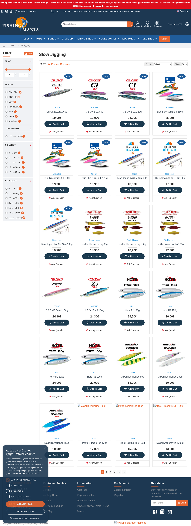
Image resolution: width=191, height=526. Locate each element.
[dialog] (25, 484)
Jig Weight (11, 181)
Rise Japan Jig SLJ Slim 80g (132, 178)
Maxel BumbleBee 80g (132, 376)
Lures (11, 45)
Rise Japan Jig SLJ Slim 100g (57, 244)
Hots (132, 306)
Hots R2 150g (169, 310)
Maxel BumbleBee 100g (132, 443)
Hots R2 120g (57, 376)
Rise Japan (132, 174)
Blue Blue (170, 108)
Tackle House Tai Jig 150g (132, 244)
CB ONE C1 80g (94, 111)
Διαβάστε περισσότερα (29, 473)
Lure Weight (12, 128)
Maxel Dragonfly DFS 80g (170, 443)
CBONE (57, 108)
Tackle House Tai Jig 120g (170, 244)
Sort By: (149, 64)
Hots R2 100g (94, 376)
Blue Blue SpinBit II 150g (57, 178)
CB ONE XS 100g (94, 310)
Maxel (132, 373)
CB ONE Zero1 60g (57, 111)
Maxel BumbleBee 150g (56, 443)
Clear (29, 54)
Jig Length (11, 145)
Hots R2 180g (132, 310)
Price (8, 61)
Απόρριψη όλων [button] (25, 511)
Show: (177, 64)
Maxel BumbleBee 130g (94, 443)
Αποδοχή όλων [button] (25, 504)
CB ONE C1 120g (132, 111)
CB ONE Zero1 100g (57, 310)
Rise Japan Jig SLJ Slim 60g (170, 178)
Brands (9, 84)
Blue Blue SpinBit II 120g (94, 178)
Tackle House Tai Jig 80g (94, 244)
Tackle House (94, 240)
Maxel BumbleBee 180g (169, 376)
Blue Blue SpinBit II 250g (170, 111)
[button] (25, 518)
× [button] (44, 448)
